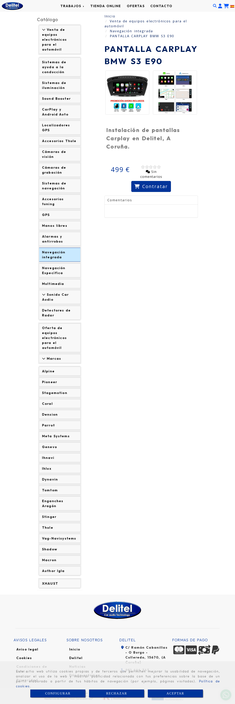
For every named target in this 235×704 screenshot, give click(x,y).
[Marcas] (43, 358)
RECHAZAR (116, 693)
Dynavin (50, 479)
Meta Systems (56, 436)
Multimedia (53, 284)
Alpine (48, 371)
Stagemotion (54, 393)
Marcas (53, 358)
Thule (47, 527)
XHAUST (50, 583)
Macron (49, 560)
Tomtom (50, 490)
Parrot (48, 425)
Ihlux (47, 468)
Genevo (49, 447)
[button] (220, 6)
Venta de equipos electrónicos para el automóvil (54, 39)
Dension (50, 414)
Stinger (49, 517)
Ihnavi (48, 458)
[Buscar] (214, 5)
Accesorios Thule (59, 141)
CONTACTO (161, 6)
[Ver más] (43, 294)
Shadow (49, 549)
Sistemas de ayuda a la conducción (54, 67)
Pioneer (49, 382)
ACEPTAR (175, 693)
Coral (47, 404)
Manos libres (54, 225)
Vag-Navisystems (59, 538)
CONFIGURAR (58, 693)
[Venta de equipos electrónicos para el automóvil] (43, 29)
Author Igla (53, 571)
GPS (46, 215)
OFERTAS (136, 6)
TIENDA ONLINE (105, 6)
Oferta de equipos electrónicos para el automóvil (54, 338)
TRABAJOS (71, 6)
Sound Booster (56, 98)
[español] (232, 6)
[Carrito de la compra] (226, 6)
